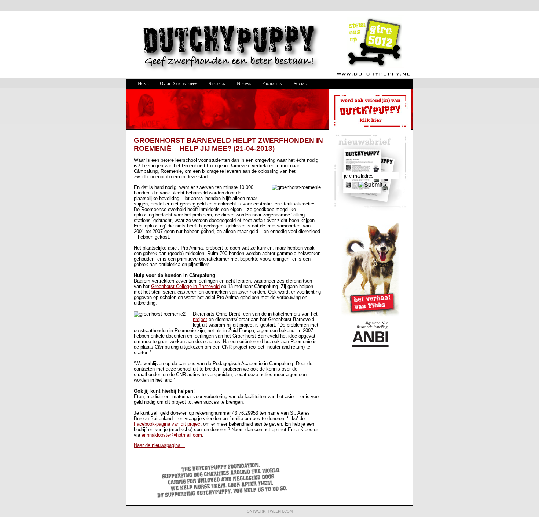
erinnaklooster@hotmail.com (172, 435)
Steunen (217, 83)
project (200, 319)
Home (143, 83)
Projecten (272, 83)
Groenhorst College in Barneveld (185, 286)
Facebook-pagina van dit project (168, 424)
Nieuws (244, 83)
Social (300, 83)
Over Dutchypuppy (178, 83)
